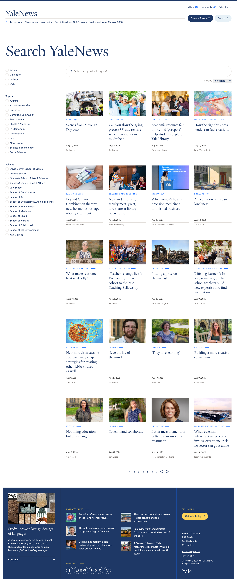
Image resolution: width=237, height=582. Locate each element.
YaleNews (21, 14)
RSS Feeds (187, 537)
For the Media (189, 541)
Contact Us (188, 545)
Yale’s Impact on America (39, 22)
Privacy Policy (188, 555)
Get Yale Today (193, 516)
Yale (187, 572)
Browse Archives (191, 533)
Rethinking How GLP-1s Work (71, 22)
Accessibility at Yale (191, 551)
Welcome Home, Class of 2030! (106, 22)
